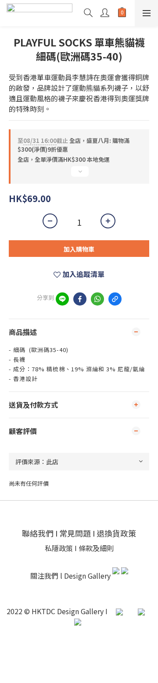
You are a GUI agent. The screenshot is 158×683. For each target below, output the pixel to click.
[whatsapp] (97, 299)
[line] (62, 299)
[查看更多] (79, 175)
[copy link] (115, 299)
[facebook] (79, 299)
